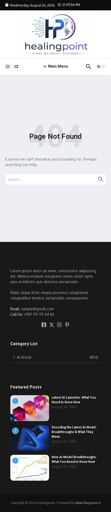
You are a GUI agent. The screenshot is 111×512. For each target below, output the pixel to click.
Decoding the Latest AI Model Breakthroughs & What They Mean (74, 432)
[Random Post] (16, 66)
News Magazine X (87, 503)
